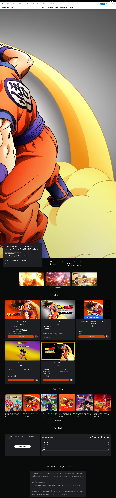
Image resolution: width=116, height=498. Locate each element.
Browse (71, 7)
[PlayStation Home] (2, 3)
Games (19, 3)
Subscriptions (63, 7)
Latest (43, 7)
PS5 (13, 3)
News (44, 3)
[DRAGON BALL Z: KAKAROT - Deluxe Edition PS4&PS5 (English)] (31, 279)
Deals (56, 7)
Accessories (36, 3)
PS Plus (27, 3)
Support (52, 3)
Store (7, 3)
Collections (50, 7)
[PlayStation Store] (7, 7)
